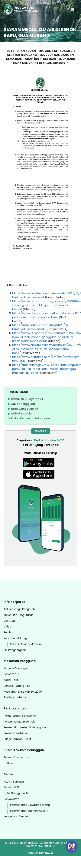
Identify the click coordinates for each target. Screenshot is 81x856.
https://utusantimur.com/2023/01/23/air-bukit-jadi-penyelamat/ (41, 327)
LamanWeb (46, 852)
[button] (72, 9)
